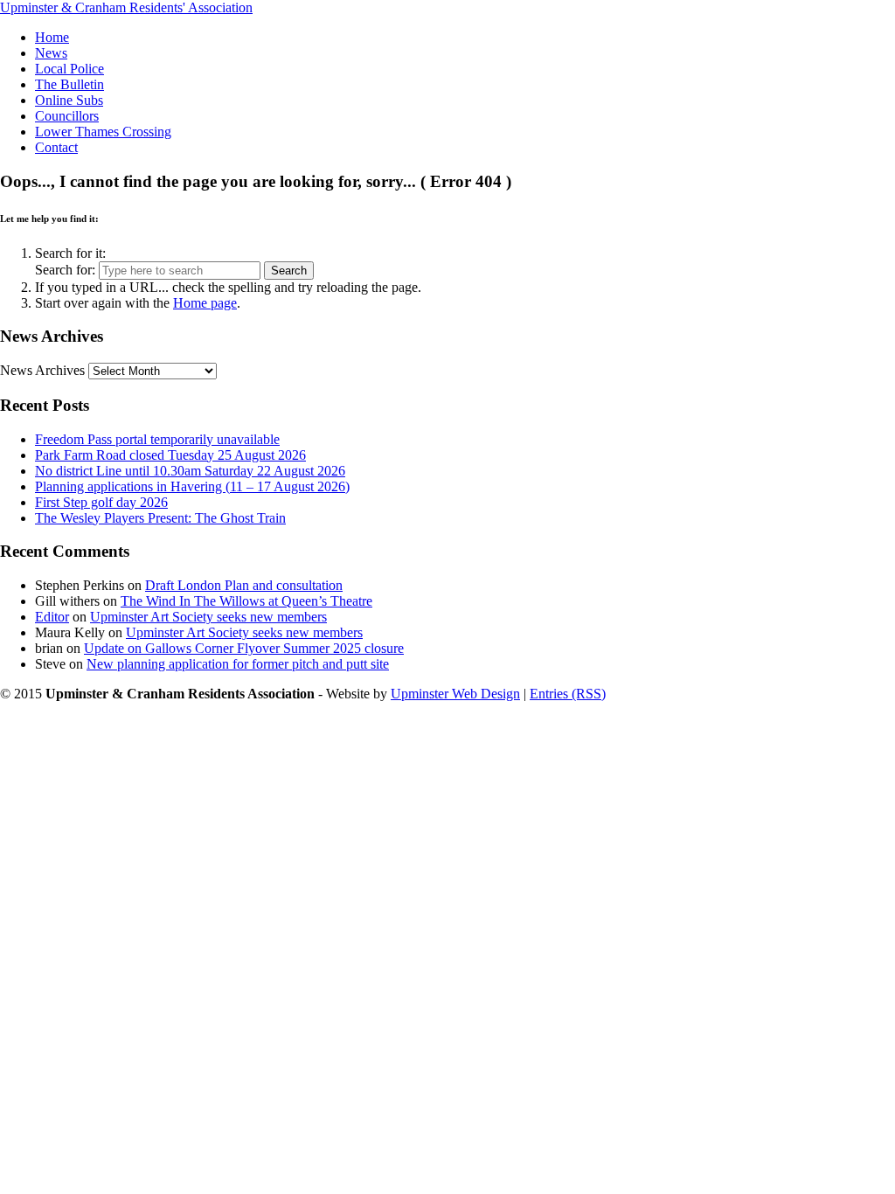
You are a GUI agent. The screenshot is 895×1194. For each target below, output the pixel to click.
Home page (205, 302)
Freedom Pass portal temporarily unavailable (157, 439)
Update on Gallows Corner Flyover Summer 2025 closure (244, 648)
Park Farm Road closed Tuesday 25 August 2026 (170, 455)
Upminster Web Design (455, 693)
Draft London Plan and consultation (244, 585)
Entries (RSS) (568, 693)
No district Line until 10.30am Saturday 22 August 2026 (190, 470)
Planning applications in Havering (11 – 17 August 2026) (192, 486)
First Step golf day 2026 (101, 502)
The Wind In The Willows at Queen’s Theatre (246, 601)
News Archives (42, 370)
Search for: (65, 269)
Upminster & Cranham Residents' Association (126, 7)
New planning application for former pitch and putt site (238, 663)
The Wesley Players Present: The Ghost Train (160, 517)
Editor (52, 616)
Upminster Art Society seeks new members (208, 616)
